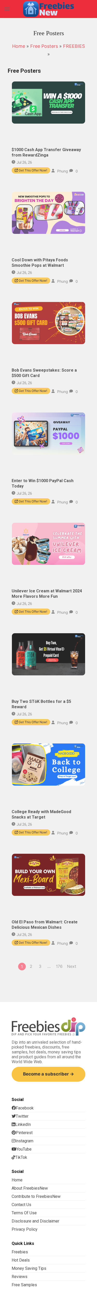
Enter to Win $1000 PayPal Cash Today (42, 483)
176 (59, 966)
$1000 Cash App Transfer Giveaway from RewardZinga (46, 152)
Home (18, 46)
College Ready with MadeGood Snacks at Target (41, 814)
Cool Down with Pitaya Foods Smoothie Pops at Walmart (40, 263)
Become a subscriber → (48, 1074)
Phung (62, 171)
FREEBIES (74, 46)
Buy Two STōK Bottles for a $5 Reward (41, 704)
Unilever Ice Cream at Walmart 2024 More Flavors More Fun (47, 594)
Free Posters (44, 46)
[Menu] (7, 9)
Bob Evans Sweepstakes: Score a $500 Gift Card (44, 373)
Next (71, 966)
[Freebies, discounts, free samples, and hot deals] (48, 9)
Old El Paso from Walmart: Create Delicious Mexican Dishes (45, 925)
